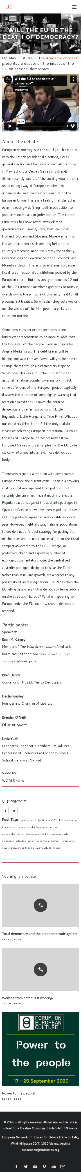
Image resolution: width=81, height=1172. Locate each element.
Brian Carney (69, 819)
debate (22, 826)
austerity (35, 819)
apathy (24, 819)
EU (46, 833)
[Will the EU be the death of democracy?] (5, 810)
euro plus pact (58, 833)
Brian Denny (9, 826)
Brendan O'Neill (51, 819)
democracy (52, 826)
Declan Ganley (36, 826)
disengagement (34, 833)
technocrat (55, 847)
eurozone (7, 840)
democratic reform (12, 833)
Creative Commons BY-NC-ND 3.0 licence (48, 1128)
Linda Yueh (42, 840)
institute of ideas (24, 840)
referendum (68, 840)
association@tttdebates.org (40, 1150)
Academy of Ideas (61, 57)
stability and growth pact (32, 847)
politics (55, 840)
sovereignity (9, 847)
